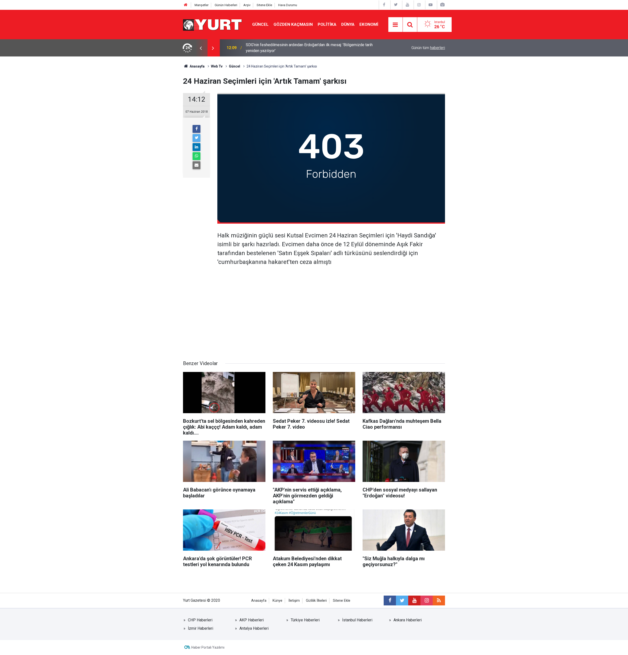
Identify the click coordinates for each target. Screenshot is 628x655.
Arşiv (246, 5)
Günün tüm (428, 47)
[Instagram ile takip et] (426, 600)
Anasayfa (258, 601)
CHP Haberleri (200, 620)
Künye (277, 601)
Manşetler (202, 5)
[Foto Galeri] (442, 4)
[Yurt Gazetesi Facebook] (384, 4)
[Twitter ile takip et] (402, 600)
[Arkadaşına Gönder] (196, 165)
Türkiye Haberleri (305, 620)
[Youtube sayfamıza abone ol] (414, 600)
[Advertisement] (314, 318)
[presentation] (201, 48)
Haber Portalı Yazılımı (207, 647)
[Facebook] (196, 129)
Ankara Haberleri (407, 620)
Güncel (260, 24)
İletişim (294, 601)
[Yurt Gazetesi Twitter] (395, 4)
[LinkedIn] (196, 147)
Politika (327, 24)
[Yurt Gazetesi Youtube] (407, 4)
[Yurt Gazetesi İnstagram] (419, 4)
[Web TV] (430, 4)
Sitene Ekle (264, 5)
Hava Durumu (287, 5)
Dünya (347, 24)
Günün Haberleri (226, 5)
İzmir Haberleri (200, 628)
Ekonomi (368, 24)
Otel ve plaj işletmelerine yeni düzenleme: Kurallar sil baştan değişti (303, 47)
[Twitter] (196, 138)
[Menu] (395, 24)
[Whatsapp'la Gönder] (196, 156)
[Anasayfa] (185, 5)
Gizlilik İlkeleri (316, 601)
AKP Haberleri (251, 620)
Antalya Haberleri (254, 628)
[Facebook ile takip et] (390, 600)
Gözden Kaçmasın (293, 24)
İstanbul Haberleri (357, 620)
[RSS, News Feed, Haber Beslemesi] (439, 600)
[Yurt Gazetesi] (212, 24)
